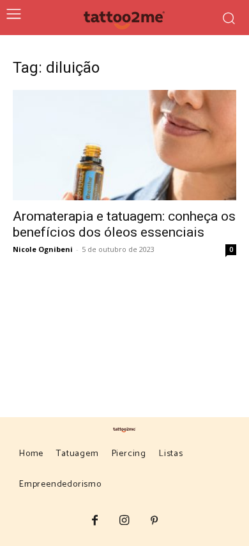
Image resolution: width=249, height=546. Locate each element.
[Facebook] (95, 521)
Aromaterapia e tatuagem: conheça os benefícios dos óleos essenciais (124, 224)
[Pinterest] (154, 521)
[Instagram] (125, 521)
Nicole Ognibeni (43, 249)
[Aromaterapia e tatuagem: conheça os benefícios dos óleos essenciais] (124, 145)
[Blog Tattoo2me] (125, 18)
